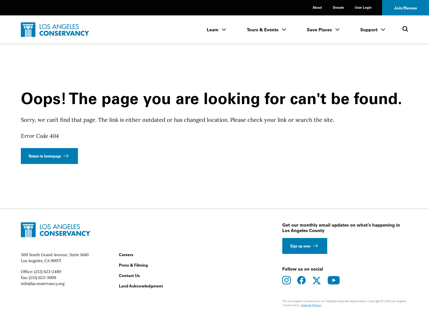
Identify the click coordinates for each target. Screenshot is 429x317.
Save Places (319, 30)
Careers (126, 254)
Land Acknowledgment (141, 285)
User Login (363, 7)
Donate (338, 7)
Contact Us (129, 275)
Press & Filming (133, 265)
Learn (212, 30)
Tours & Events (263, 30)
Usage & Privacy (311, 305)
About (317, 7)
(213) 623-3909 (42, 277)
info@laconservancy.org (43, 283)
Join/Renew (405, 7)
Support (369, 30)
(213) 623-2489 (47, 271)
